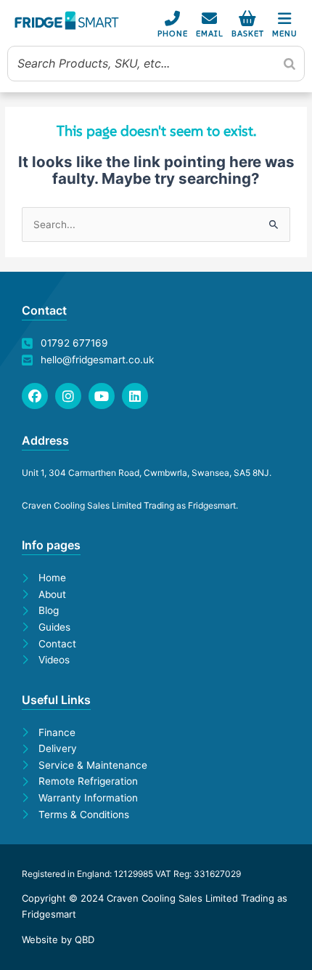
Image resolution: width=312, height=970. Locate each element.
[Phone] (172, 18)
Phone (172, 33)
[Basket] (247, 18)
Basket (247, 33)
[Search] (289, 63)
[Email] (209, 18)
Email (209, 33)
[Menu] (284, 18)
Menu (284, 33)
